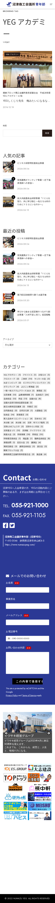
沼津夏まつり (9, 430)
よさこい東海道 (27, 386)
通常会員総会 (25, 446)
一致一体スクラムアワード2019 (17, 390)
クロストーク (9, 378)
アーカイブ (8, 339)
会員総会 (7, 398)
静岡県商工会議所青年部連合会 (17, 454)
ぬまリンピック (10, 382)
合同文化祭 (24, 410)
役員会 (6, 414)
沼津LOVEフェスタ (12, 426)
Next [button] (48, 733)
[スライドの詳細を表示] (27, 722)
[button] (51, 4)
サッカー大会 (40, 378)
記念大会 (21, 442)
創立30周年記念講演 (12, 406)
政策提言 (20, 414)
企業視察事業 (24, 394)
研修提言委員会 (10, 438)
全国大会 (33, 398)
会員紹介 (39, 394)
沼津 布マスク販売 (36, 422)
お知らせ (42, 374)
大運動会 (39, 410)
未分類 (6, 422)
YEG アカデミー (12, 54)
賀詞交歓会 (8, 446)
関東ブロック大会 (11, 450)
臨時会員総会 (40, 438)
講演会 (34, 442)
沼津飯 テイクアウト (31, 430)
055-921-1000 (29, 505)
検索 (5, 125)
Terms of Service (29, 695)
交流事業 (7, 394)
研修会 (35, 434)
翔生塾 (26, 438)
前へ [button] (6, 733)
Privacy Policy (12, 695)
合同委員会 (8, 410)
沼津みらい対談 (32, 426)
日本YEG (38, 418)
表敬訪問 (7, 442)
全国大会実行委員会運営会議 (16, 402)
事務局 (39, 390)
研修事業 (21, 434)
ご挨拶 (24, 378)
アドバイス (27, 374)
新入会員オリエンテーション (16, 418)
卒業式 (30, 406)
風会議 (39, 454)
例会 (20, 398)
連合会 (40, 446)
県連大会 (7, 434)
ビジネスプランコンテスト (34, 382)
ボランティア (9, 386)
